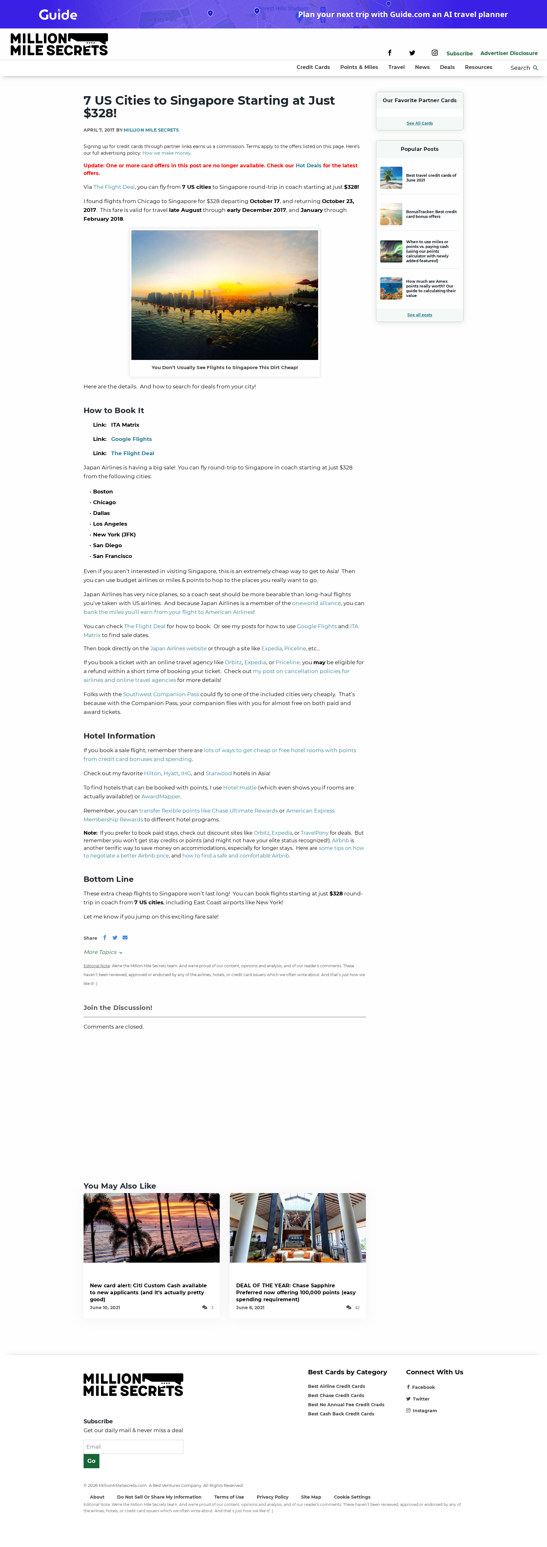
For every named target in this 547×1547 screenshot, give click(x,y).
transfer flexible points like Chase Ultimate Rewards (208, 811)
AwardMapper (160, 796)
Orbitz (233, 662)
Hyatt (171, 773)
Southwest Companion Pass (161, 694)
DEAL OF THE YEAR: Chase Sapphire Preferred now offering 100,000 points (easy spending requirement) (296, 1293)
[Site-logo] (59, 45)
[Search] (536, 68)
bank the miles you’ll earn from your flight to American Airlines (168, 612)
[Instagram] (434, 54)
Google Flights (131, 439)
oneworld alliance (316, 603)
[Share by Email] (125, 938)
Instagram (425, 1411)
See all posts (419, 314)
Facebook (423, 1387)
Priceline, (288, 662)
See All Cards (420, 123)
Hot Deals (309, 166)
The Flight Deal (114, 187)
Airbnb (340, 841)
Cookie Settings (352, 1497)
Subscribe (460, 54)
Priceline (295, 649)
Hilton (152, 773)
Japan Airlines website (178, 649)
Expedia (271, 649)
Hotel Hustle (240, 787)
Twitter (421, 1399)
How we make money (166, 153)
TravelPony (315, 833)
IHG (186, 773)
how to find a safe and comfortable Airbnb (235, 856)
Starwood (219, 773)
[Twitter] (412, 54)
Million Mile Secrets (151, 130)
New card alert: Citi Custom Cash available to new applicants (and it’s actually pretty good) (148, 1293)
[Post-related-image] (152, 1227)
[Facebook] (389, 54)
